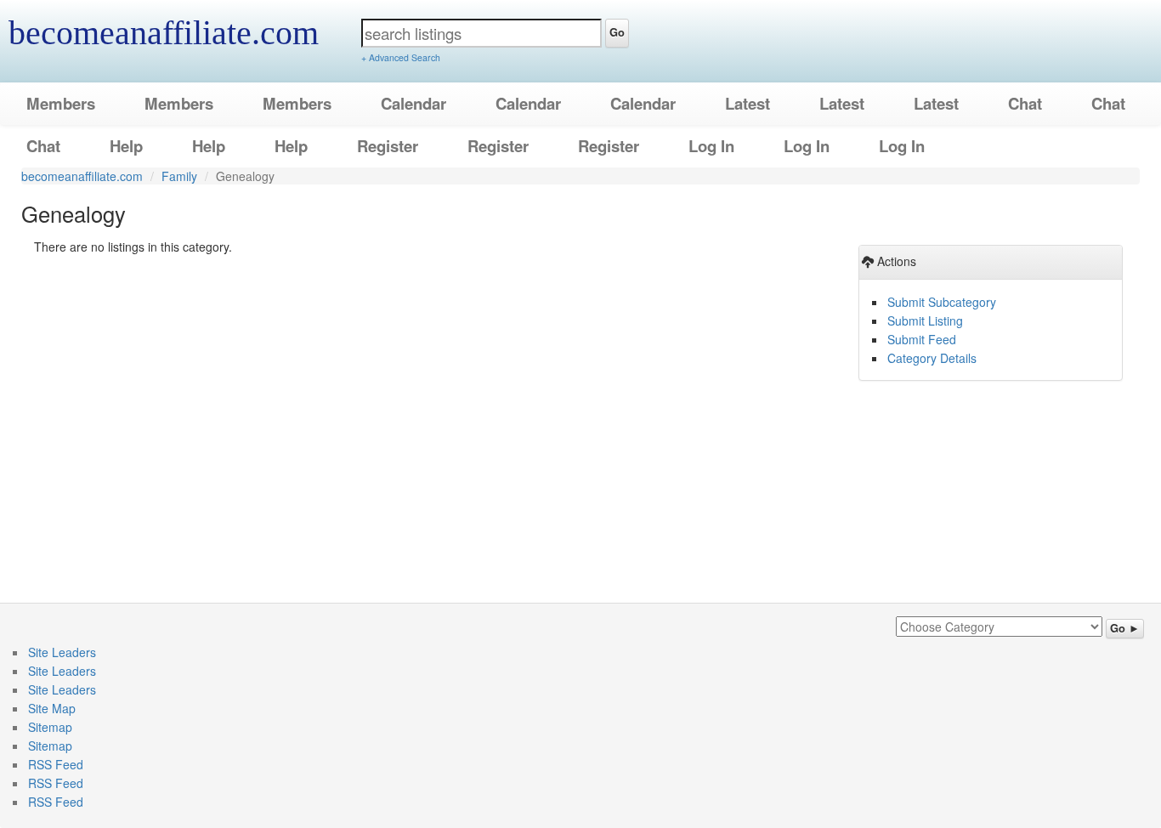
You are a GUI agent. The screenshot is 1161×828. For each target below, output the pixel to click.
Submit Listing (925, 320)
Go (617, 32)
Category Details (932, 357)
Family (179, 175)
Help (126, 145)
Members (60, 103)
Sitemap (50, 726)
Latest (747, 103)
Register (387, 145)
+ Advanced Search (400, 57)
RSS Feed (55, 764)
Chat (1025, 103)
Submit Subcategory (941, 301)
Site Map (52, 708)
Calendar (413, 103)
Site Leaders (62, 652)
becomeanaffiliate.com (163, 33)
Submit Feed (921, 339)
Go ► (1125, 628)
